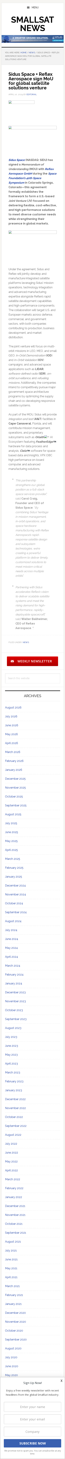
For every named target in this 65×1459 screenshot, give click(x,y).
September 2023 (16, 1019)
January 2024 (13, 983)
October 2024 (14, 903)
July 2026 (11, 716)
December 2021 (15, 1206)
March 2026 (12, 752)
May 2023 (11, 1054)
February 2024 (14, 974)
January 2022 (13, 1197)
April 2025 (11, 850)
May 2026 (11, 734)
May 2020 (11, 1375)
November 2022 (15, 1108)
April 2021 (11, 1277)
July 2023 (11, 1037)
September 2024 (16, 912)
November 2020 (15, 1321)
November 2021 (15, 1215)
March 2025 (12, 858)
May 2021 (11, 1268)
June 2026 (11, 725)
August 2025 (13, 814)
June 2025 (11, 832)
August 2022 (13, 1134)
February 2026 (14, 761)
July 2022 (11, 1143)
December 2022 (15, 1099)
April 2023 (11, 1063)
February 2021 (14, 1295)
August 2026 (13, 707)
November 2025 (15, 787)
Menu (35, 7)
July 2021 (11, 1250)
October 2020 (14, 1330)
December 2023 (15, 992)
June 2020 (11, 1366)
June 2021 (11, 1259)
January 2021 (13, 1304)
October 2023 (14, 1010)
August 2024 (13, 921)
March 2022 (12, 1179)
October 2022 (14, 1117)
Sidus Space (16, 160)
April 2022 (11, 1170)
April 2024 (11, 956)
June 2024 (11, 939)
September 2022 (16, 1126)
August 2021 (13, 1241)
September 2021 (15, 1232)
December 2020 (15, 1312)
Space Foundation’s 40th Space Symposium (32, 178)
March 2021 (12, 1286)
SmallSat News (32, 24)
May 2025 (11, 841)
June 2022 (11, 1152)
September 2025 (16, 805)
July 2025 (11, 823)
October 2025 (14, 796)
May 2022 (11, 1161)
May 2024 (11, 948)
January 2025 (13, 876)
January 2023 (13, 1090)
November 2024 (15, 894)
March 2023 (12, 1072)
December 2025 (15, 778)
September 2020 (16, 1339)
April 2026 (11, 743)
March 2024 (12, 965)
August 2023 (13, 1028)
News (26, 642)
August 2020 (13, 1348)
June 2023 (11, 1045)
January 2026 (13, 769)
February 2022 (14, 1188)
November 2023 (15, 1001)
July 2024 (11, 930)
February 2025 (14, 867)
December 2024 (15, 885)
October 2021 (14, 1223)
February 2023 (14, 1081)
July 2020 (11, 1357)
